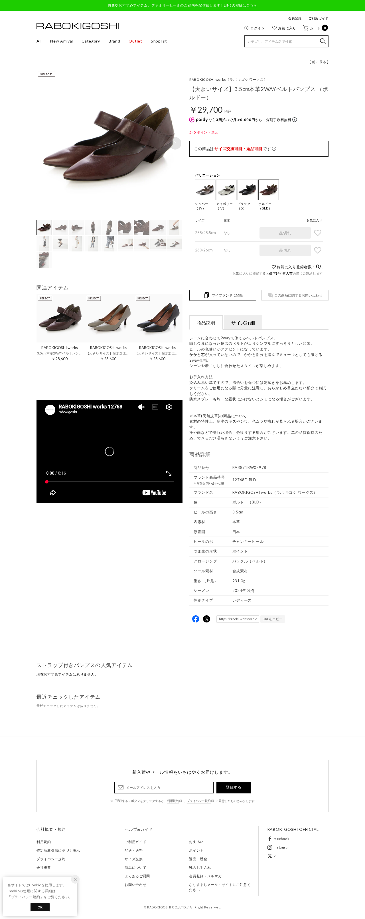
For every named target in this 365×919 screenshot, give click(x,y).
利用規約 (173, 801)
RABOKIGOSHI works (228, 79)
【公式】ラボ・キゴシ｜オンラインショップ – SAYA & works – (77, 26)
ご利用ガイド (318, 18)
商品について (135, 867)
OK (40, 907)
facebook (281, 839)
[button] (175, 143)
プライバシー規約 (199, 801)
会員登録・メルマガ (205, 876)
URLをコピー (273, 619)
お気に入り (287, 28)
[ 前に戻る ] (319, 62)
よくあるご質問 (137, 876)
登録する (233, 787)
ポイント (196, 850)
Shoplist (159, 41)
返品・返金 (198, 859)
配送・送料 (134, 850)
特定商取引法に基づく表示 (58, 850)
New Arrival (61, 41)
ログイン (257, 28)
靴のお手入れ (200, 867)
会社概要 (43, 867)
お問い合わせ (135, 884)
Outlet (135, 41)
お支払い (196, 842)
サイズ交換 (134, 859)
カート (318, 28)
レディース (242, 600)
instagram (282, 847)
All (39, 41)
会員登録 (295, 18)
